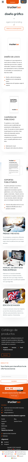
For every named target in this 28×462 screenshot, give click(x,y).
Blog (15, 419)
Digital (3, 423)
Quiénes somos (18, 421)
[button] (3, 2)
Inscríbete (14, 381)
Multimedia (4, 426)
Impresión (3, 421)
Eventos (3, 428)
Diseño (3, 419)
